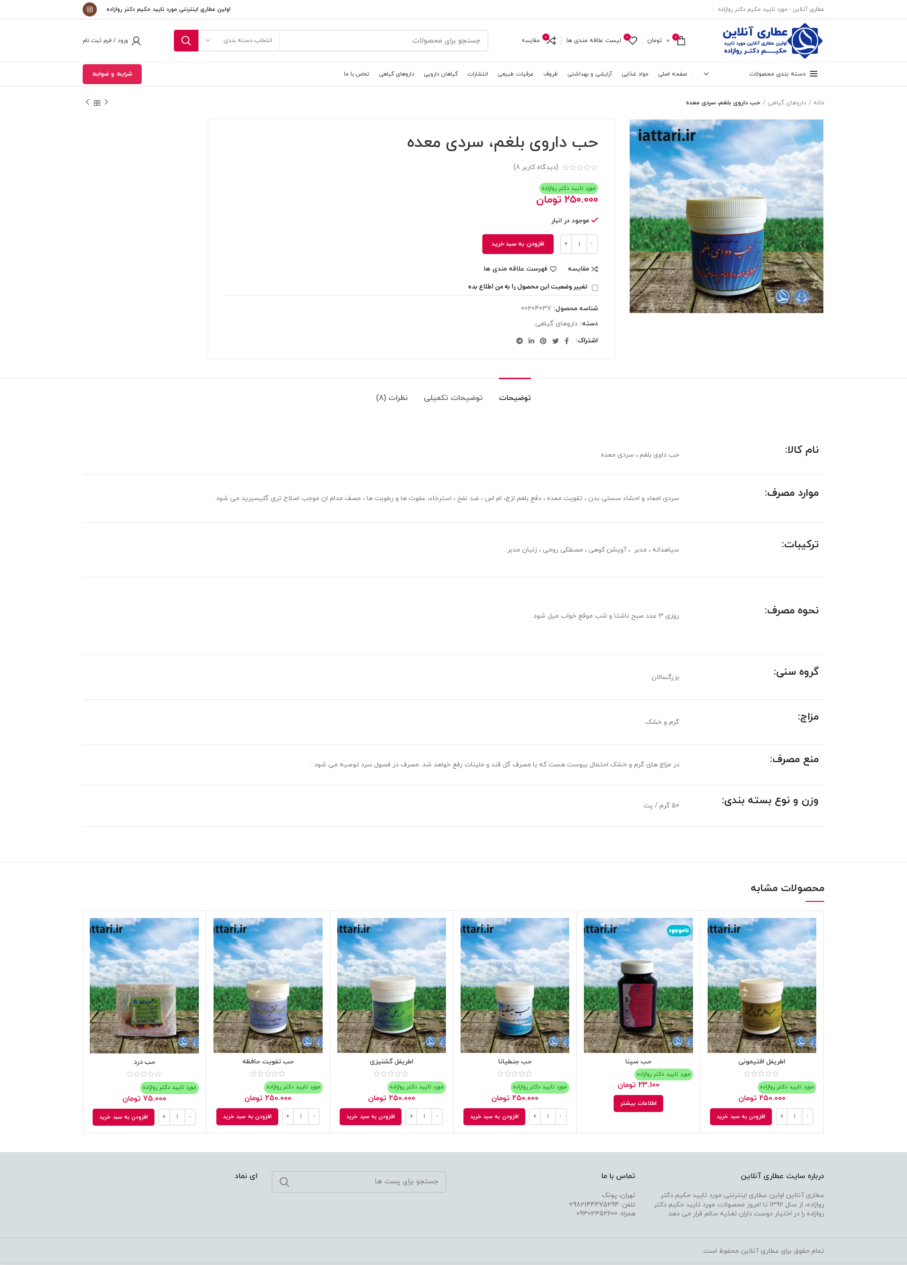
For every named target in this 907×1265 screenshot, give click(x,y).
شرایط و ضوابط (112, 74)
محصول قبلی (106, 103)
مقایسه (578, 269)
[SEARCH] (186, 40)
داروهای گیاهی (787, 103)
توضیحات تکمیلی (453, 398)
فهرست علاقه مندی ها (516, 269)
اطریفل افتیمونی (761, 1061)
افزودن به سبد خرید (518, 244)
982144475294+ (594, 1204)
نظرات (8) (392, 398)
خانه (818, 103)
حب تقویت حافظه (268, 1061)
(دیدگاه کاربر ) (535, 167)
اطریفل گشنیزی (391, 1061)
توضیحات (515, 398)
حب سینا (638, 1061)
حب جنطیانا (515, 1061)
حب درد (144, 1062)
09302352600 (596, 1213)
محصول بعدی (87, 103)
